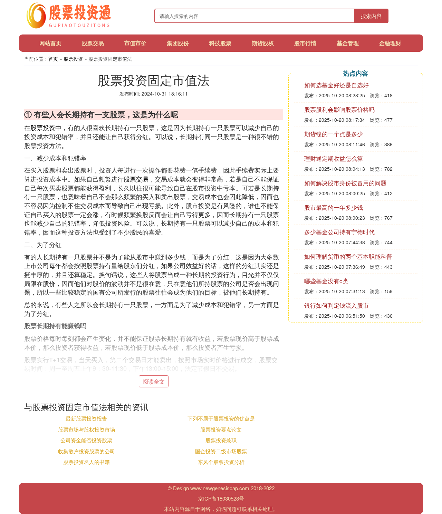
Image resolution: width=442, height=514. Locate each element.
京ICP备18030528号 (221, 498)
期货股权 (263, 43)
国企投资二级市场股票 (221, 451)
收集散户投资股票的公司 (86, 451)
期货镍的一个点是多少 (333, 133)
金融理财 (390, 43)
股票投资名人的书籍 (86, 461)
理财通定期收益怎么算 (333, 158)
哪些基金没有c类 (326, 280)
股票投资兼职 (221, 440)
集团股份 (178, 43)
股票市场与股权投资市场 (86, 429)
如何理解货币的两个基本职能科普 (348, 256)
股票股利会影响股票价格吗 (339, 109)
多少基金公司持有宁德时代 (339, 231)
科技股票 (220, 43)
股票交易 (93, 43)
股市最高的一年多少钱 (333, 207)
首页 (53, 58)
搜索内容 (371, 15)
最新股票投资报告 (86, 418)
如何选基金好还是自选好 (336, 84)
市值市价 (135, 43)
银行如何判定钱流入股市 (336, 305)
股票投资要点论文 (221, 429)
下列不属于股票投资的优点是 (221, 418)
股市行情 (305, 43)
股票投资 (73, 58)
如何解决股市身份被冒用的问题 (345, 182)
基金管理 (348, 43)
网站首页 (50, 43)
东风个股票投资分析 (221, 461)
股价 (49, 283)
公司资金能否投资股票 (86, 440)
